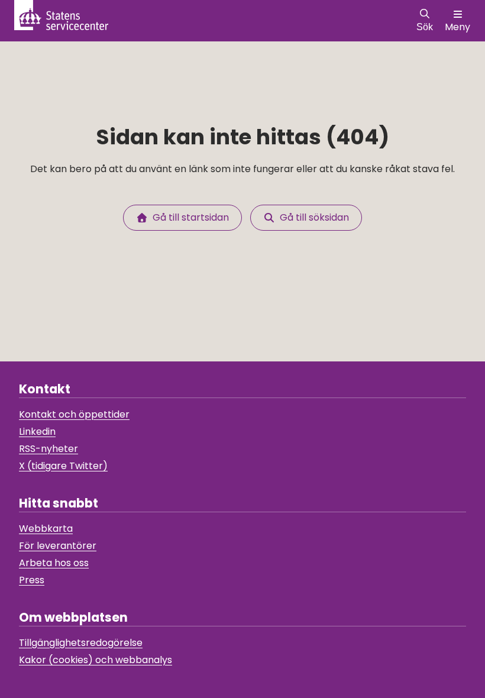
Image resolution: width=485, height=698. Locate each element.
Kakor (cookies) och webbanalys (95, 660)
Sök (424, 27)
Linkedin (37, 431)
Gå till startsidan (188, 217)
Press (31, 580)
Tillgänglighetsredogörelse (81, 642)
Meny (457, 27)
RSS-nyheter (48, 448)
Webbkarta (46, 528)
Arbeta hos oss (54, 563)
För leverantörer (57, 545)
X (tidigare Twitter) (63, 466)
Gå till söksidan (312, 217)
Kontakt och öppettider (74, 414)
